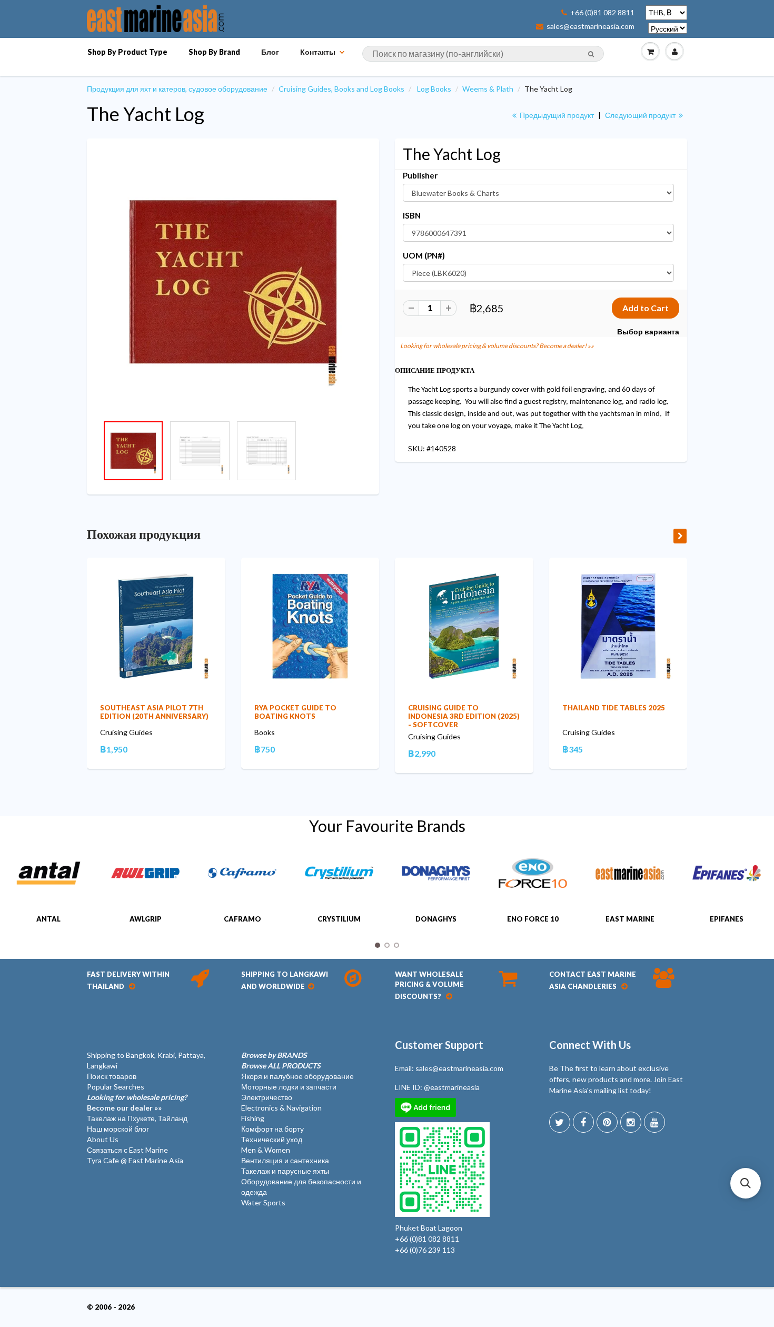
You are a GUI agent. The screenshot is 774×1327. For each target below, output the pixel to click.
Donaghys (436, 919)
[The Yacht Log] (233, 282)
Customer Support (439, 1044)
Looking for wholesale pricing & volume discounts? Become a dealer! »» (497, 346)
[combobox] (483, 54)
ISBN (412, 215)
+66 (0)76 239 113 (425, 1249)
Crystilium (339, 919)
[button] (745, 1183)
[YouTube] (654, 1122)
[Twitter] (559, 1122)
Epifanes (726, 919)
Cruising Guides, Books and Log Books (341, 88)
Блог (270, 51)
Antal (48, 919)
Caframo (242, 919)
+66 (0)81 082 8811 (602, 12)
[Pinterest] (607, 1122)
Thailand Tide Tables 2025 (613, 708)
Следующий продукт (641, 115)
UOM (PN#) (424, 255)
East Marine (630, 919)
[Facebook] (583, 1122)
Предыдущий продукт (556, 115)
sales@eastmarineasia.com (590, 26)
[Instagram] (630, 1122)
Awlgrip (146, 919)
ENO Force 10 (533, 919)
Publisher (420, 175)
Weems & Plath (487, 88)
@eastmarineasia (452, 1087)
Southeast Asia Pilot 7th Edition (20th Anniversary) (154, 712)
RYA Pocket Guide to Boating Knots (295, 712)
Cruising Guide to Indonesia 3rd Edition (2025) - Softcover (464, 716)
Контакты (317, 51)
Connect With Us (590, 1044)
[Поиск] (591, 54)
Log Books (434, 88)
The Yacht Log (145, 113)
